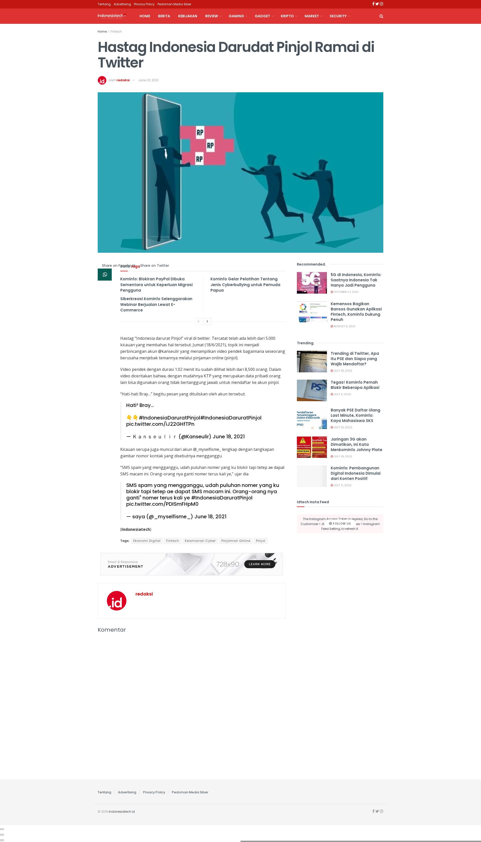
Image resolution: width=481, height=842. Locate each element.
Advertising (122, 4)
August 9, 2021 (344, 326)
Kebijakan (187, 16)
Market (312, 16)
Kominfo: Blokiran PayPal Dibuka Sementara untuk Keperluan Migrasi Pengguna (156, 284)
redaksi (123, 80)
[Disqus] (192, 705)
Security (338, 16)
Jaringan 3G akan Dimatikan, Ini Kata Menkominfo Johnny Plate (356, 444)
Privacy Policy (144, 4)
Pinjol (260, 541)
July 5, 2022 (342, 394)
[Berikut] (207, 321)
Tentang (104, 4)
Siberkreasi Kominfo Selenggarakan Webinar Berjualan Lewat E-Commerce (156, 304)
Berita (164, 16)
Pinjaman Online (235, 541)
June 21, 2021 (148, 80)
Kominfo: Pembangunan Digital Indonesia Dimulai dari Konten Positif (356, 473)
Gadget (262, 16)
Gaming (236, 16)
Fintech (116, 31)
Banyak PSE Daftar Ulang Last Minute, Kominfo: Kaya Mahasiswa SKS (355, 415)
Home (145, 16)
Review (211, 16)
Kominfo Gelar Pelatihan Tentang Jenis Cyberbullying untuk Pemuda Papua (245, 284)
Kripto (287, 16)
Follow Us (341, 524)
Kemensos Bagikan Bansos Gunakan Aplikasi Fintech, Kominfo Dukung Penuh (356, 311)
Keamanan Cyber (200, 541)
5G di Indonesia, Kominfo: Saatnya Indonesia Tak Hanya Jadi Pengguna (356, 280)
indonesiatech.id (122, 811)
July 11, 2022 (342, 485)
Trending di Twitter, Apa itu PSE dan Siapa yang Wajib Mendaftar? (355, 359)
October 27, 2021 (345, 292)
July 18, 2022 (342, 371)
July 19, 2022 (342, 427)
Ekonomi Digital (147, 541)
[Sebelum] (198, 321)
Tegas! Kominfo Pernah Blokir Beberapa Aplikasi (355, 385)
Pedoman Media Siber (174, 4)
